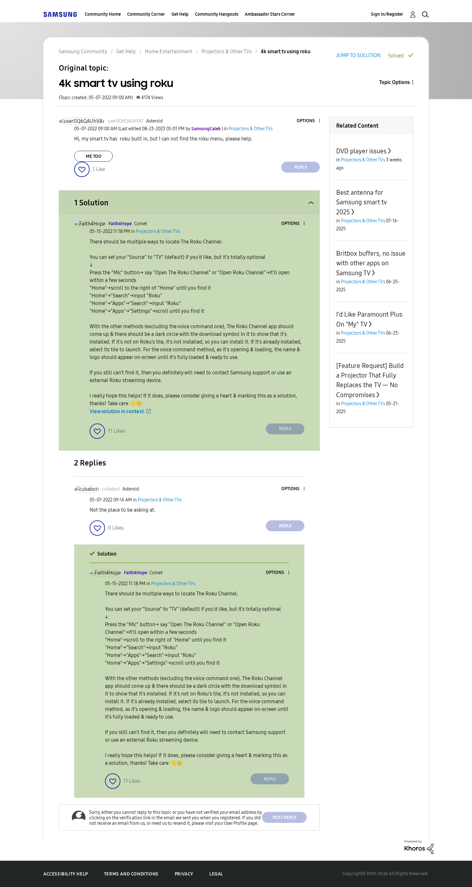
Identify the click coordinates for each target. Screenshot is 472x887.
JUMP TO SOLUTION (358, 55)
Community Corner (146, 14)
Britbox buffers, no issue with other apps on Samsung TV (371, 263)
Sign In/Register (387, 14)
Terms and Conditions (131, 874)
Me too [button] (93, 156)
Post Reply (284, 817)
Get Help (179, 14)
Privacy (184, 874)
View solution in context (117, 411)
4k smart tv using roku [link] (285, 51)
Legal (216, 874)
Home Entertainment (168, 51)
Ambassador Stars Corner (270, 14)
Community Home (103, 14)
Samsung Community (83, 51)
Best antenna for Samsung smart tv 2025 (361, 202)
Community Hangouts (216, 14)
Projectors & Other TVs (226, 51)
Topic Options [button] (394, 82)
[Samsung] (60, 14)
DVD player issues (361, 151)
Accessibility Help (65, 874)
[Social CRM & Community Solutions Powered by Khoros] (419, 847)
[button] (309, 121)
